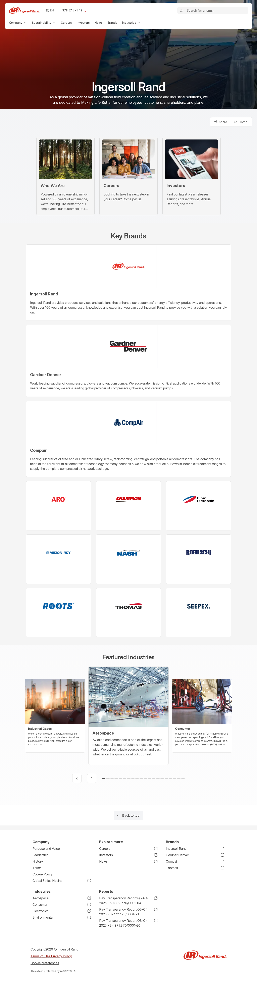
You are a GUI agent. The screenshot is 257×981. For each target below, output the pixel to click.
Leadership (40, 855)
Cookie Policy (43, 874)
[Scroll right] (91, 778)
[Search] (181, 10)
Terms (37, 868)
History (38, 861)
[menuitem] (18, 22)
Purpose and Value (46, 849)
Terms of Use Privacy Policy (51, 956)
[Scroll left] (77, 778)
